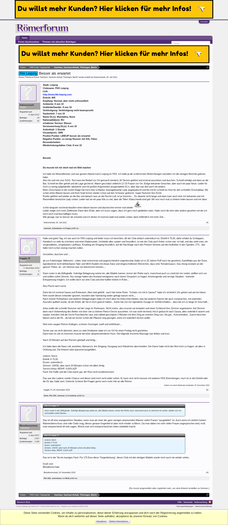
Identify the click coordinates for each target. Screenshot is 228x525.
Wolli (67, 478)
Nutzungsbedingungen (185, 506)
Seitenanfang (200, 502)
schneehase (57, 228)
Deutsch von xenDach (74, 506)
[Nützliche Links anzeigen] (207, 67)
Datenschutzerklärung (203, 506)
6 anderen (72, 396)
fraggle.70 (25, 258)
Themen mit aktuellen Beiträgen (59, 42)
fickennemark (99, 77)
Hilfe (179, 502)
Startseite (188, 502)
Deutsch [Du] (23, 502)
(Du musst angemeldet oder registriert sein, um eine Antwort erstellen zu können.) (169, 488)
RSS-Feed (210, 502)
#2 (207, 390)
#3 (207, 472)
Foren (24, 38)
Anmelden (204, 22)
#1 (207, 222)
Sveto (46, 396)
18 (38, 118)
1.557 (36, 438)
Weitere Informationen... (119, 521)
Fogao (68, 228)
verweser (47, 228)
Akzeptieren (101, 521)
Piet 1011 (52, 396)
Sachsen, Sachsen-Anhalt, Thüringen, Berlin (59, 77)
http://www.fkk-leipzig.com (57, 94)
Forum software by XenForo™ (38, 506)
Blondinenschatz (29, 425)
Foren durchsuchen (28, 42)
